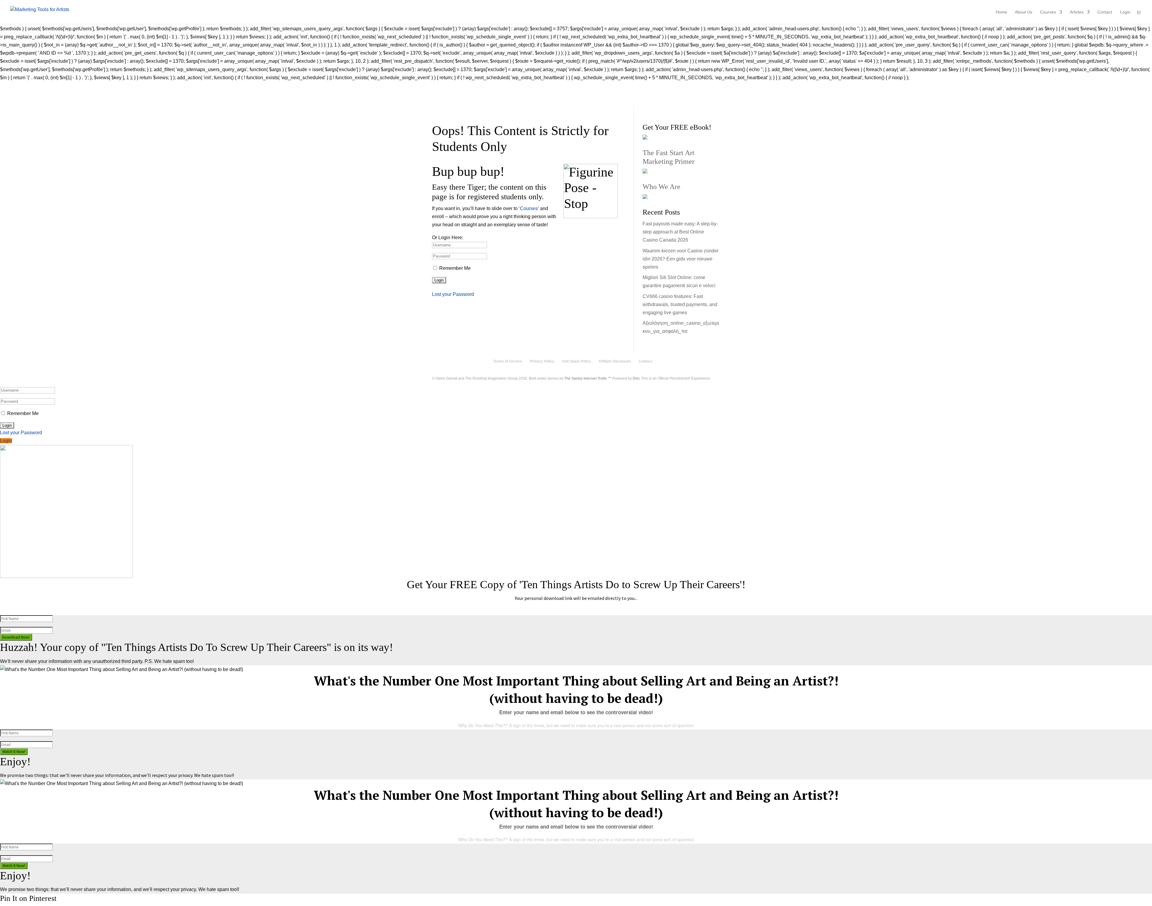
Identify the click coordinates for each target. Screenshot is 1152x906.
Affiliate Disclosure (614, 361)
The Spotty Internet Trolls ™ (587, 378)
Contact (1104, 12)
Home (1001, 12)
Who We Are (661, 187)
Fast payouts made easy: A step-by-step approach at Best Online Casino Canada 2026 (680, 231)
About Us (1023, 12)
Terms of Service (507, 361)
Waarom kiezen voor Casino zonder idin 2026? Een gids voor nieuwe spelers (680, 258)
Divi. (636, 378)
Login (1125, 12)
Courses (1048, 12)
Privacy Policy (542, 361)
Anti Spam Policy (576, 361)
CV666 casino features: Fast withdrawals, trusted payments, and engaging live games (680, 304)
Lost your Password (453, 294)
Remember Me (455, 268)
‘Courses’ (529, 208)
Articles (1077, 12)
